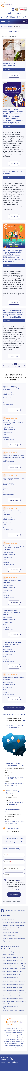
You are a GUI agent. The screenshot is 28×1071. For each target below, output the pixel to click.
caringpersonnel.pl (13, 1058)
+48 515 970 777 (12, 785)
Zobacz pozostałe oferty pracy (14, 707)
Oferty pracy (6, 952)
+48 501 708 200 (9, 16)
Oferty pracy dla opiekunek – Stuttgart (13, 971)
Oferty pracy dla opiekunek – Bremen (13, 960)
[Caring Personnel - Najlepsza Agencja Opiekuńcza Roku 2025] (17, 9)
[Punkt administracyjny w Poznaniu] (8, 741)
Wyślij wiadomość (14, 894)
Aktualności (10, 919)
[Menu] (3, 21)
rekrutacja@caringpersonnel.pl (14, 777)
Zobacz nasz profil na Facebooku (13, 911)
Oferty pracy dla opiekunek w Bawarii (13, 1011)
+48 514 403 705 (13, 804)
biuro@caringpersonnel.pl (14, 842)
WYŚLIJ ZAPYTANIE (14, 13)
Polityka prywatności (8, 935)
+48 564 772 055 (21, 16)
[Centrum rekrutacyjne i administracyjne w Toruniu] (12, 738)
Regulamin (15, 932)
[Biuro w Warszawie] (18, 741)
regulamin (18, 880)
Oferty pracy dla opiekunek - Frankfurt (13, 982)
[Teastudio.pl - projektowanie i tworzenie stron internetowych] (15, 1062)
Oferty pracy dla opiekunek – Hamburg (13, 966)
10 (19, 367)
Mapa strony (6, 941)
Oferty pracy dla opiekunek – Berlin (12, 957)
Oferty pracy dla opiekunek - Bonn (12, 998)
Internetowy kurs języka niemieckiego (13, 925)
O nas (4, 919)
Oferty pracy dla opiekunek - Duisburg (13, 990)
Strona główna (7, 26)
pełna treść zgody (14, 889)
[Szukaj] (24, 21)
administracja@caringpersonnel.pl (15, 783)
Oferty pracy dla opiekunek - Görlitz (12, 974)
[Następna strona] (24, 365)
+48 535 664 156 (12, 823)
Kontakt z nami (6, 932)
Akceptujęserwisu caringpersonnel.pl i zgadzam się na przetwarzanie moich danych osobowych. (16, 884)
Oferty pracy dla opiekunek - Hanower (13, 996)
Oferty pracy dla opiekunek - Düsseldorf (14, 993)
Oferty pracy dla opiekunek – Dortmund (14, 963)
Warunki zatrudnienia (8, 955)
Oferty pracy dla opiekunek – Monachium (14, 969)
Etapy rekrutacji (15, 952)
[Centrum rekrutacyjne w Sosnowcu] (14, 751)
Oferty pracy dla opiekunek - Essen (12, 987)
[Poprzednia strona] (4, 365)
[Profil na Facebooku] (13, 9)
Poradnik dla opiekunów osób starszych (14, 922)
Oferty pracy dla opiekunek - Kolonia (13, 984)
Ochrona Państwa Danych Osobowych (13, 938)
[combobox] (14, 868)
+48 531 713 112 (12, 779)
